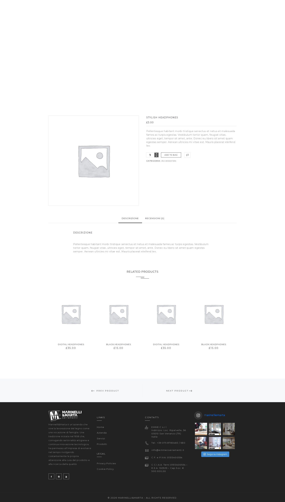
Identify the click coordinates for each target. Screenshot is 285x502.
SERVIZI (180, 9)
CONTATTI (259, 9)
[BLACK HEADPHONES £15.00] (118, 314)
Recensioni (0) (154, 218)
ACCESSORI (219, 9)
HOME (145, 9)
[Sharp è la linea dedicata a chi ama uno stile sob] (215, 443)
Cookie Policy (105, 469)
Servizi (101, 438)
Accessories (168, 160)
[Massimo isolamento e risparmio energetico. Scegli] (229, 429)
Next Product (177, 390)
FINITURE (240, 9)
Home (100, 427)
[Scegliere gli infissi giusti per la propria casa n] (201, 443)
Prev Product (107, 390)
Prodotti (102, 444)
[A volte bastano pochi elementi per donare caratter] (215, 429)
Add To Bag (171, 155)
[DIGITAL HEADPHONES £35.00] (70, 314)
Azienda (102, 432)
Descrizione (130, 218)
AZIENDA (162, 9)
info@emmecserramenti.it (167, 450)
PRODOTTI (198, 9)
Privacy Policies (106, 463)
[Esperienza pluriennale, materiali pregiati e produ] (201, 429)
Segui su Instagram (217, 454)
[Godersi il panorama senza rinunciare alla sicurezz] (229, 443)
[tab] (130, 218)
